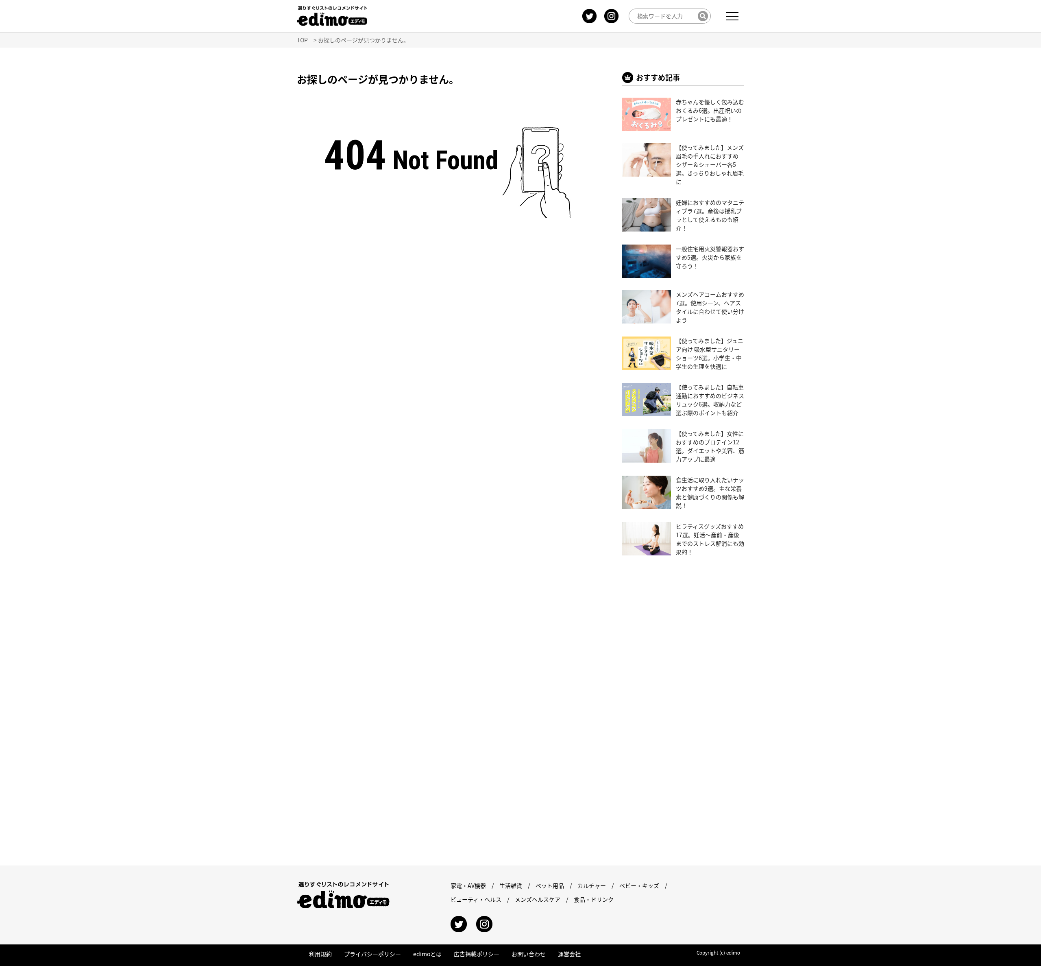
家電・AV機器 (468, 885)
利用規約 (320, 954)
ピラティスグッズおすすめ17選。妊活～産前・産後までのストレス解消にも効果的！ (710, 539)
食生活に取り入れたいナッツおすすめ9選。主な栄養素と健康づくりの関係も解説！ (710, 492)
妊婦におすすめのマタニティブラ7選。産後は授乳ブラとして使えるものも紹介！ (710, 215)
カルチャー (591, 885)
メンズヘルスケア (537, 899)
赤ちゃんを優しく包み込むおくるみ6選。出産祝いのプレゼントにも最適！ (710, 110)
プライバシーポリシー (372, 954)
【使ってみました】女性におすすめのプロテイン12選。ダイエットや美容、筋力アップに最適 (710, 446)
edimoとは (427, 954)
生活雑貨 (510, 885)
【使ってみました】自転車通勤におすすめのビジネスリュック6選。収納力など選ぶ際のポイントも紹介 (710, 400)
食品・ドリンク (594, 899)
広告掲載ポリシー (476, 954)
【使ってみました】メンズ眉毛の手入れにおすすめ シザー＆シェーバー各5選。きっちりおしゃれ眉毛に (710, 164)
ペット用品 (550, 885)
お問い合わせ (529, 954)
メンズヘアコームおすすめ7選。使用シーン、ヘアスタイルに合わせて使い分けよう (710, 307)
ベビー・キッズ (639, 885)
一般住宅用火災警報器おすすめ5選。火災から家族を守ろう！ (710, 257)
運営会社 (569, 954)
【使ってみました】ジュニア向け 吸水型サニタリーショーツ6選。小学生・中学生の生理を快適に (709, 353)
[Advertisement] (373, 315)
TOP (302, 40)
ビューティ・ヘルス (476, 899)
